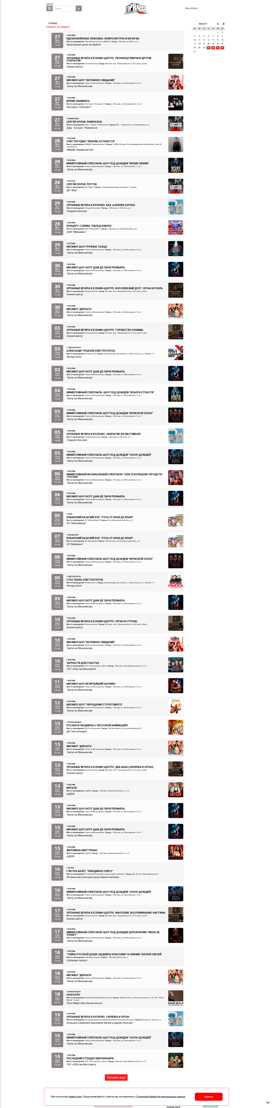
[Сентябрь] (219, 24)
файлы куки (75, 1096)
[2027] (224, 24)
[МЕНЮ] (49, 8)
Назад (53, 23)
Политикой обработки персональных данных (160, 1096)
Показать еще (116, 1077)
